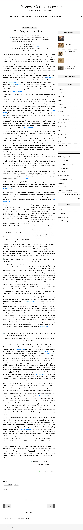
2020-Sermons (63, 161)
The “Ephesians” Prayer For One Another (71, 67)
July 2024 (61, 130)
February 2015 (62, 145)
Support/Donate (55, 16)
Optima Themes (17, 527)
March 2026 (62, 93)
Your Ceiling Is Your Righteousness (70, 45)
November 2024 (63, 119)
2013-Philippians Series (65, 157)
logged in (15, 518)
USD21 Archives (26, 16)
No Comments (29, 500)
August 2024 (62, 126)
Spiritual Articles (63, 187)
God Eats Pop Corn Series (66, 164)
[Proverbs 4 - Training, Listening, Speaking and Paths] (51, 506)
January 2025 (62, 112)
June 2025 (61, 100)
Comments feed (63, 217)
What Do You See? (70, 51)
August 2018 (62, 141)
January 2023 (62, 138)
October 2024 (62, 123)
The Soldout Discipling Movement (72, 196)
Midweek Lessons (63, 175)
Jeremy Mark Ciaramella (42, 6)
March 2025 (62, 108)
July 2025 (61, 97)
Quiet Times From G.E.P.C (66, 179)
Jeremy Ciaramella (34, 35)
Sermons (13, 16)
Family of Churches (40, 16)
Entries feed (62, 213)
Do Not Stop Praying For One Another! (72, 60)
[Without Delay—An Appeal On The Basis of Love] (7, 506)
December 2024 (63, 115)
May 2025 (61, 104)
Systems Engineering (65, 190)
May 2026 (61, 89)
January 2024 (62, 134)
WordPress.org (63, 221)
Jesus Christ (62, 172)
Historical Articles (29, 27)
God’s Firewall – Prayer (71, 37)
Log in (60, 209)
